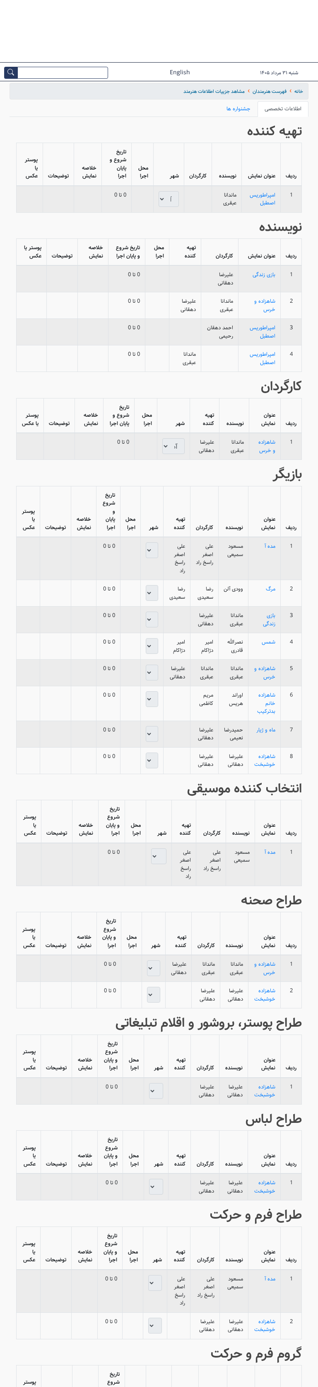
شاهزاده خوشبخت (264, 760)
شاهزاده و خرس (264, 305)
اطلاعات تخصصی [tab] (283, 108)
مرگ (270, 589)
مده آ (270, 546)
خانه (298, 91)
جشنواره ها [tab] (238, 108)
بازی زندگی (264, 274)
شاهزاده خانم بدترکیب (266, 703)
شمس (268, 642)
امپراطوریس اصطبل (262, 199)
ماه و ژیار (265, 730)
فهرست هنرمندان (270, 91)
